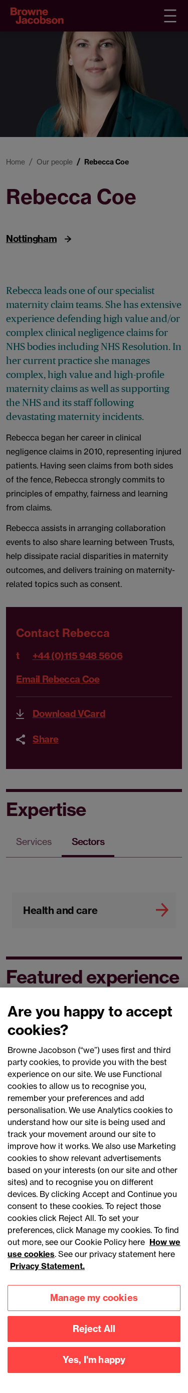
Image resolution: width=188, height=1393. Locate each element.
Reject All (94, 1328)
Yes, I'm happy (94, 1360)
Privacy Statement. (47, 1266)
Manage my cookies (94, 1298)
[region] (94, 1190)
